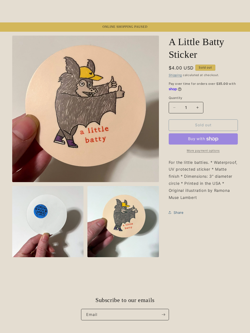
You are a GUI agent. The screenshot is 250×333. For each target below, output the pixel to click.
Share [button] (179, 212)
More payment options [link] (203, 150)
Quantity (175, 98)
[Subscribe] (163, 314)
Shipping (175, 75)
